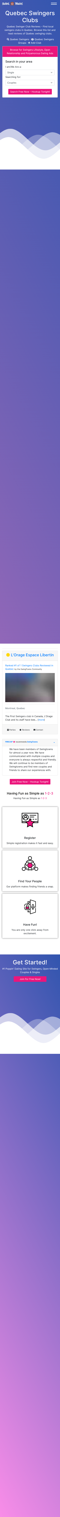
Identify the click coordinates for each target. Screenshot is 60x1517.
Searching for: (13, 77)
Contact (39, 730)
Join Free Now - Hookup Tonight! (30, 781)
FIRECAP (9, 742)
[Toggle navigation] (54, 3)
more (41, 719)
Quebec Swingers (19, 39)
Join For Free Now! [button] (30, 979)
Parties (12, 730)
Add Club (35, 42)
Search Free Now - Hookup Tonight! (30, 91)
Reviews (26, 730)
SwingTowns (32, 742)
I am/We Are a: (13, 66)
